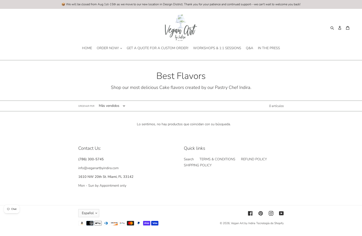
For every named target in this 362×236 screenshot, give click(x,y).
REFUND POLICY (254, 159)
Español (88, 213)
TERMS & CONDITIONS (217, 159)
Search (189, 159)
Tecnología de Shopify (270, 223)
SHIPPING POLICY (198, 165)
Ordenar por (86, 106)
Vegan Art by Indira (243, 223)
